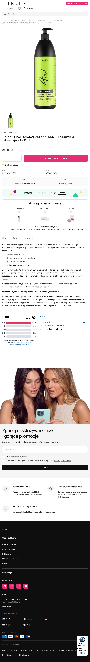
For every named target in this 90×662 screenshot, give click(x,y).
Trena (4, 20)
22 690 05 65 (8, 599)
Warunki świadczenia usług (69, 650)
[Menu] (86, 637)
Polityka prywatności (9, 650)
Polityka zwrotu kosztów (46, 650)
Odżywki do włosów (59, 20)
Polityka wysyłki (27, 650)
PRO (77, 3)
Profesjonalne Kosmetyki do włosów (21, 20)
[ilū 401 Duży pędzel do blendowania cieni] (19, 218)
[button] (3, 3)
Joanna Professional (10, 133)
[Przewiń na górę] (86, 658)
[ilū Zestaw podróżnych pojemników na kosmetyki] (45, 218)
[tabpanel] (45, 275)
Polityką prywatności (62, 460)
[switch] (82, 653)
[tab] (4, 238)
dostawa (25, 184)
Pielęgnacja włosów (43, 20)
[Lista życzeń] (19, 8)
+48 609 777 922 (23, 599)
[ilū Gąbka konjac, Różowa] (70, 218)
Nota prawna (24, 655)
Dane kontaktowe (9, 655)
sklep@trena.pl (8, 606)
